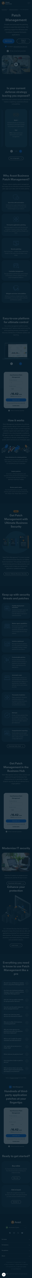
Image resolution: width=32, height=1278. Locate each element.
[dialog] (16, 639)
